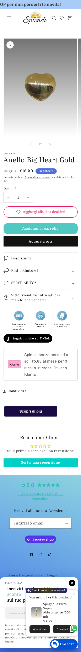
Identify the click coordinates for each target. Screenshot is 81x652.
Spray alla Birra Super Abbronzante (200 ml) (56, 610)
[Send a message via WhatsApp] (74, 628)
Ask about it (63, 629)
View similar (40, 629)
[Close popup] (74, 593)
